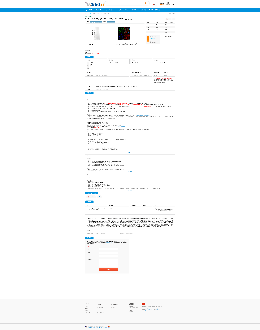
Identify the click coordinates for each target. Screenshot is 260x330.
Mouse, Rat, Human (111, 21)
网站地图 (86, 310)
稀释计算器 (99, 309)
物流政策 (130, 310)
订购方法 (112, 307)
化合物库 (98, 10)
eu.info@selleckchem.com (148, 310)
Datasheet (169, 19)
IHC (95, 21)
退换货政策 (131, 306)
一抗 (105, 10)
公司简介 (86, 306)
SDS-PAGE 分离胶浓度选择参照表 (143, 115)
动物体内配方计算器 (100, 312)
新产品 (151, 10)
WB (91, 21)
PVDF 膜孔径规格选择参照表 (119, 126)
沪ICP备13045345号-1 (91, 327)
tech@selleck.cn (109, 242)
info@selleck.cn (153, 38)
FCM (100, 21)
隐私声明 (112, 309)
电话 (89, 256)
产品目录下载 (87, 312)
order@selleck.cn (150, 309)
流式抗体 (111, 10)
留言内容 (90, 259)
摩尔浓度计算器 (100, 307)
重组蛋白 (127, 10)
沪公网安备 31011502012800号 (101, 327)
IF (87, 67)
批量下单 (168, 4)
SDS (173, 19)
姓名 (89, 249)
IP (93, 21)
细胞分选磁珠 (135, 10)
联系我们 (157, 10)
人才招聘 (86, 308)
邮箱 (89, 252)
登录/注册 (162, 3)
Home (86, 13)
